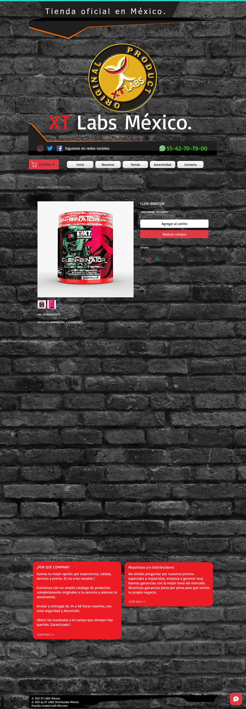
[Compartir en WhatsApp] (157, 258)
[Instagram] (40, 148)
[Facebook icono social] (59, 148)
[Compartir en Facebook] (142, 258)
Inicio (41, 187)
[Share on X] (164, 258)
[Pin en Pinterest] (150, 258)
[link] (44, 164)
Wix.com (62, 705)
